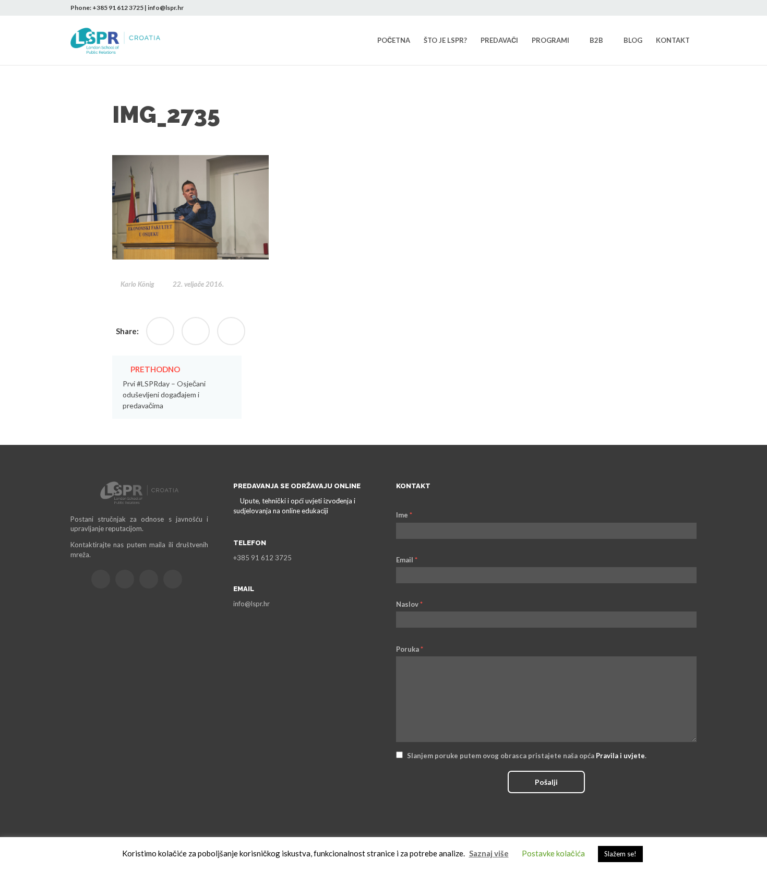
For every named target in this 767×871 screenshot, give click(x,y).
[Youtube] (689, 8)
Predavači (499, 40)
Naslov (409, 604)
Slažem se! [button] (620, 854)
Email (406, 560)
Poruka (409, 649)
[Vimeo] (172, 579)
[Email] (100, 579)
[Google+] (196, 331)
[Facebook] (642, 8)
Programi (550, 40)
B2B (596, 40)
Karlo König (137, 284)
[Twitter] (657, 8)
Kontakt (673, 40)
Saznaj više (489, 853)
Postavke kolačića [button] (553, 853)
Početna (393, 40)
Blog (633, 40)
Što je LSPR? (445, 40)
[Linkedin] (673, 8)
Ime (404, 515)
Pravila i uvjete (620, 755)
